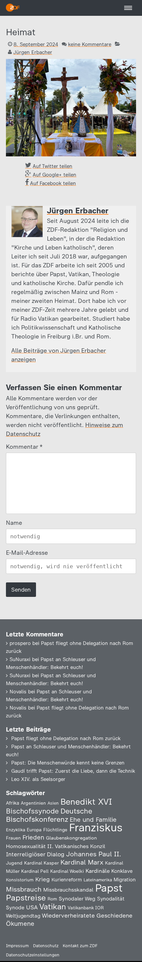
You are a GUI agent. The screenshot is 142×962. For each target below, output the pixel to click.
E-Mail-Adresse (27, 552)
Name (14, 522)
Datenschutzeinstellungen (32, 954)
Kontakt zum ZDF (80, 945)
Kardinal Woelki (67, 871)
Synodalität (110, 898)
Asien (53, 803)
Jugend (14, 863)
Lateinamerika (98, 879)
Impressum (17, 945)
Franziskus (96, 827)
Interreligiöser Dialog (35, 854)
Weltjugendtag (23, 916)
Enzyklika (15, 829)
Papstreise (26, 897)
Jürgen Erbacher (32, 52)
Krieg (42, 879)
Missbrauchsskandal (68, 890)
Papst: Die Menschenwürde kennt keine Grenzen (67, 763)
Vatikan (52, 906)
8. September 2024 (36, 44)
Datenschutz (45, 945)
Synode (15, 907)
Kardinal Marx (81, 862)
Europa (34, 829)
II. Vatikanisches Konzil (76, 846)
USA (32, 907)
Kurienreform (67, 880)
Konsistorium (20, 879)
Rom (52, 898)
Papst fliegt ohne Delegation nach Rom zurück (66, 738)
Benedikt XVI (86, 802)
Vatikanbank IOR (86, 907)
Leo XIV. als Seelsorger (38, 779)
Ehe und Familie (93, 819)
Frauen (13, 838)
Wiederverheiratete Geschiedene (87, 915)
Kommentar (24, 446)
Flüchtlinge (55, 829)
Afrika (12, 803)
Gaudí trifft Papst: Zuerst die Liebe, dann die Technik (73, 771)
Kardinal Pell (35, 871)
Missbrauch (24, 889)
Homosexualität (26, 846)
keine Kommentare (89, 44)
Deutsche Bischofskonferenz (49, 815)
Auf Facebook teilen (53, 183)
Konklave (122, 871)
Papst (109, 888)
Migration (125, 880)
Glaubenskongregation (71, 838)
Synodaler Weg (77, 898)
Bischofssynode (32, 811)
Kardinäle (98, 871)
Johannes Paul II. (93, 854)
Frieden (33, 837)
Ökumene (20, 923)
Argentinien (33, 803)
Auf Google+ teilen (54, 175)
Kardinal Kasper (41, 863)
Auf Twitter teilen (52, 166)
